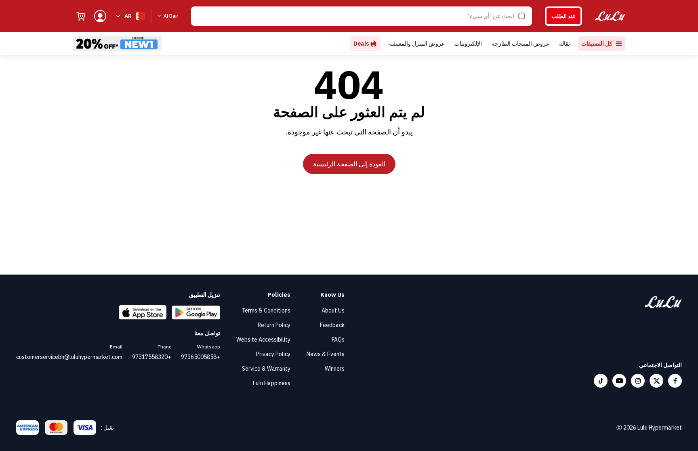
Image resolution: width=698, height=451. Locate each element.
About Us (333, 310)
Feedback (332, 325)
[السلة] (81, 16)
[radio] (563, 16)
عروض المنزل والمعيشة (417, 43)
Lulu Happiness (271, 383)
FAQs (338, 339)
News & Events (326, 354)
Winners (335, 368)
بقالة (564, 43)
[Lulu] (610, 16)
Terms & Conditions (266, 310)
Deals (361, 43)
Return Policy (274, 325)
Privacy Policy (273, 354)
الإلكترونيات (468, 43)
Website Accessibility (263, 339)
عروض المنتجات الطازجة (520, 43)
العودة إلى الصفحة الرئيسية (349, 164)
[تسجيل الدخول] (100, 16)
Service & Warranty (266, 368)
